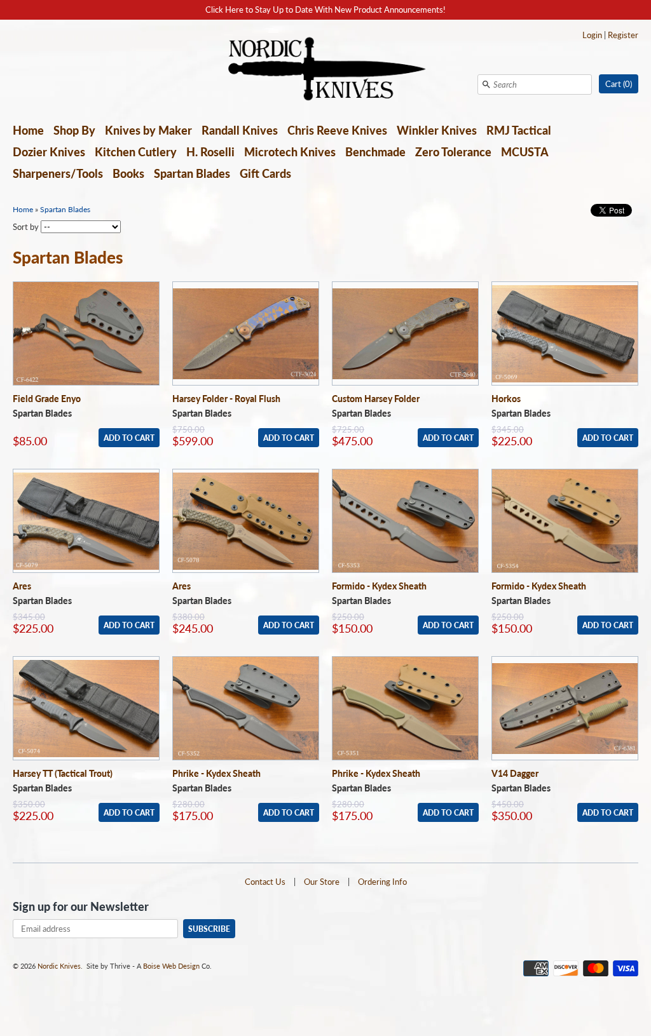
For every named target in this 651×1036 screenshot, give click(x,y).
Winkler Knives (437, 130)
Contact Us (265, 882)
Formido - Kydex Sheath (379, 586)
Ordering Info (382, 882)
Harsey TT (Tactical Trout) (63, 773)
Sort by (26, 227)
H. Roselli (210, 152)
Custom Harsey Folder (376, 398)
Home (28, 130)
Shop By (74, 130)
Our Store (321, 882)
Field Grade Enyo (47, 398)
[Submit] (486, 84)
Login (592, 35)
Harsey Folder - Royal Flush (226, 398)
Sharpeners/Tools (58, 173)
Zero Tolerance (453, 152)
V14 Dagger (514, 773)
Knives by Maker (148, 130)
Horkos (506, 398)
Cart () (618, 84)
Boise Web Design (171, 966)
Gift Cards (265, 173)
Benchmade (375, 152)
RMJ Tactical (518, 130)
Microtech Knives (290, 152)
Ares (22, 586)
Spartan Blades (192, 173)
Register (623, 35)
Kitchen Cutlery (136, 152)
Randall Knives (240, 130)
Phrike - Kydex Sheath (216, 773)
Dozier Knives (49, 152)
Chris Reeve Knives (337, 130)
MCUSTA (525, 152)
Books (128, 173)
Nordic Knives (59, 966)
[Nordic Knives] (326, 69)
